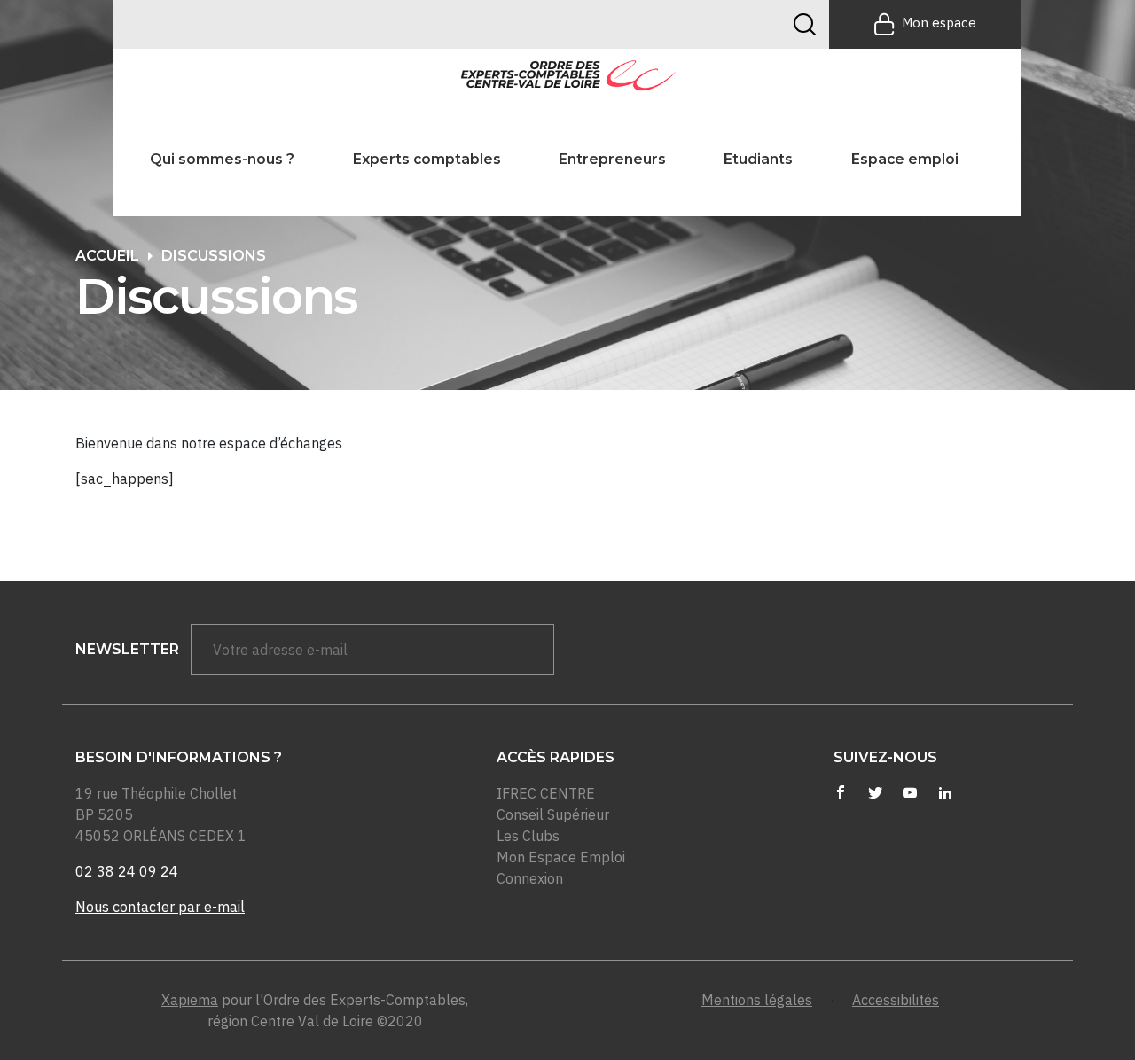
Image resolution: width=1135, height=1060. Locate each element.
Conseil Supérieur (553, 814)
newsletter (127, 649)
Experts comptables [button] (427, 159)
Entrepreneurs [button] (612, 159)
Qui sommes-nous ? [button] (222, 159)
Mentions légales (756, 1000)
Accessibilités (895, 1000)
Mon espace (939, 22)
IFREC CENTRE (546, 793)
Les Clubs (528, 836)
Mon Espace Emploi (561, 857)
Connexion (530, 878)
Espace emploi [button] (905, 159)
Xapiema (189, 1000)
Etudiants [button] (758, 159)
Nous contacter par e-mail (160, 907)
